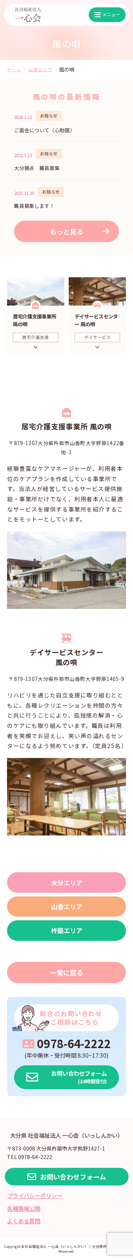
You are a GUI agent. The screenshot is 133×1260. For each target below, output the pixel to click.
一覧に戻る (66, 972)
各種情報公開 (23, 1208)
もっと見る (66, 231)
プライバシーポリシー (34, 1195)
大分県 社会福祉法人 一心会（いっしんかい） (66, 1135)
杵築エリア (66, 930)
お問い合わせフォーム (73, 1176)
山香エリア (66, 906)
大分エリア (66, 882)
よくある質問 (23, 1221)
